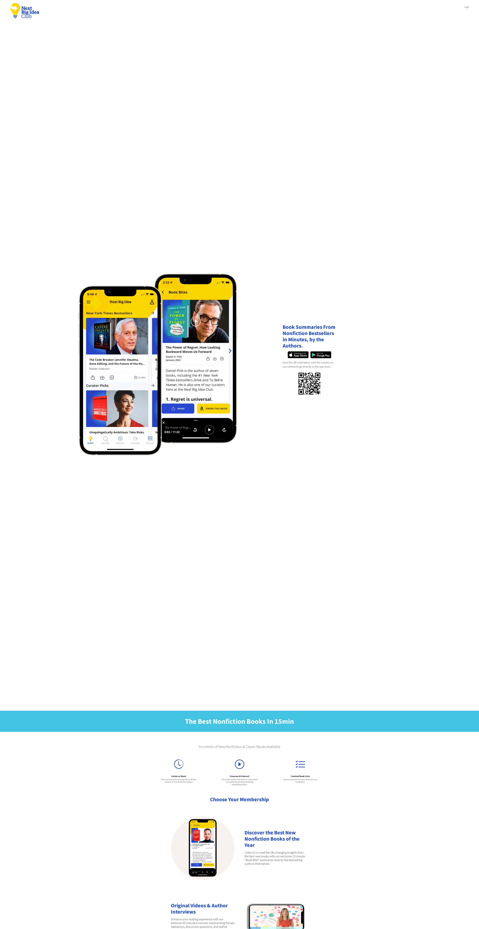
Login (466, 6)
